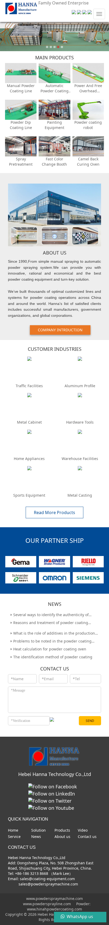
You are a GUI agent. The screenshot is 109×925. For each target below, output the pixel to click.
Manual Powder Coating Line (21, 88)
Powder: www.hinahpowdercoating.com (58, 906)
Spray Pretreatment (21, 161)
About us (62, 836)
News (36, 836)
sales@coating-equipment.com (47, 878)
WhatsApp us (80, 916)
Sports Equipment (29, 495)
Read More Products (54, 512)
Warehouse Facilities (80, 458)
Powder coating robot (88, 125)
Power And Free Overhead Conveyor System (88, 88)
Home (13, 830)
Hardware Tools (80, 422)
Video (83, 830)
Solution (38, 830)
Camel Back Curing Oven (88, 161)
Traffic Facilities (29, 385)
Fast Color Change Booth (54, 161)
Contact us (87, 836)
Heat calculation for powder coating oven (49, 646)
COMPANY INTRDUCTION (60, 329)
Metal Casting (79, 495)
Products (62, 830)
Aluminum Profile (80, 385)
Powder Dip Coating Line (21, 125)
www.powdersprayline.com (47, 903)
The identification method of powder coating (52, 654)
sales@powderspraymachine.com (47, 883)
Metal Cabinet (29, 422)
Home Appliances (29, 458)
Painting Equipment (54, 125)
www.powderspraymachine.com (54, 898)
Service (14, 836)
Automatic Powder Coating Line (54, 88)
